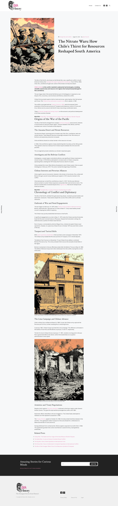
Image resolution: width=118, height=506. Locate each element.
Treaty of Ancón (41, 419)
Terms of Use (74, 497)
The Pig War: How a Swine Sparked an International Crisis (49, 441)
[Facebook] (104, 5)
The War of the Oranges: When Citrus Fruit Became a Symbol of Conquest (54, 446)
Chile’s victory (38, 87)
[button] (110, 6)
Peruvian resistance (52, 408)
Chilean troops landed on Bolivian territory (69, 206)
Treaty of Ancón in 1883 (57, 104)
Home (90, 5)
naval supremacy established (45, 235)
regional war (63, 184)
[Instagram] (106, 5)
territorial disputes (64, 123)
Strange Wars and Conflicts (66, 36)
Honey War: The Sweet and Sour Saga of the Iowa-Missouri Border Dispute (60, 116)
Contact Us (98, 5)
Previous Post (1, 209)
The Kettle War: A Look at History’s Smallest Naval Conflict (55, 190)
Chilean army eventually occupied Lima (53, 101)
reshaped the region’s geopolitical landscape (58, 82)
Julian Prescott (86, 36)
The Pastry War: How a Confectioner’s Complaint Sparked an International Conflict (56, 444)
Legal (82, 497)
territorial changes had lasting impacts (48, 111)
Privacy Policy (63, 497)
